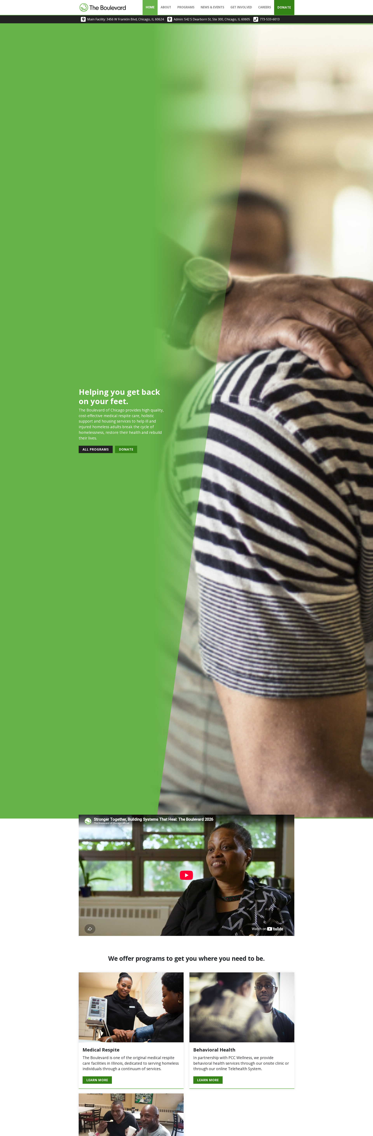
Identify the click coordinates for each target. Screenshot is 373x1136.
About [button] (166, 7)
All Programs (96, 449)
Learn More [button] (97, 1080)
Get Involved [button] (241, 7)
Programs (185, 7)
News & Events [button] (212, 7)
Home (150, 7)
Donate (284, 7)
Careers (264, 7)
